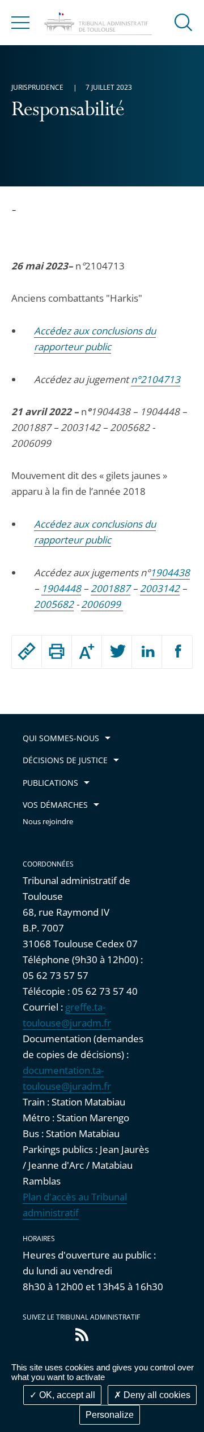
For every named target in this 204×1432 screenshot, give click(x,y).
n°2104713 (155, 379)
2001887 (110, 588)
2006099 (101, 604)
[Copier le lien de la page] (26, 651)
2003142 (160, 588)
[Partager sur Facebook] (177, 652)
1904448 (61, 588)
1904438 (170, 572)
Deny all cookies (155, 1395)
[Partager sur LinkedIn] (147, 652)
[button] (184, 21)
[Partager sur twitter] (116, 652)
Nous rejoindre (48, 821)
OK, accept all (66, 1395)
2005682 (54, 604)
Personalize (110, 1415)
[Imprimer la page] (56, 651)
